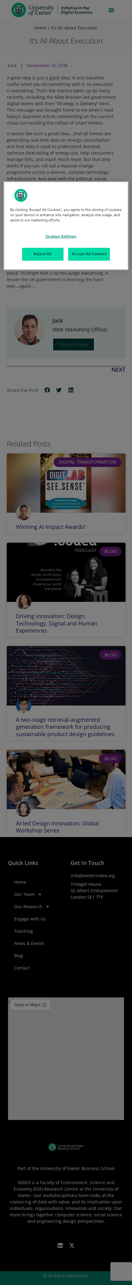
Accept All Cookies (89, 254)
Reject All (43, 254)
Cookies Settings (60, 236)
